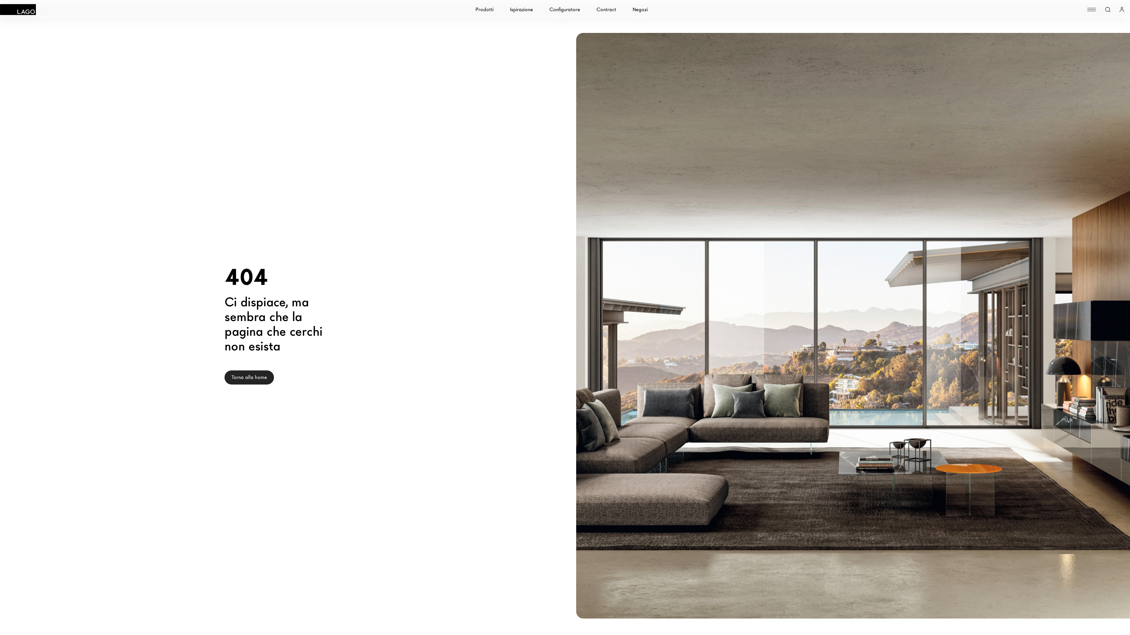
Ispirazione (521, 9)
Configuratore (564, 9)
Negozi (640, 9)
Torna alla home (249, 377)
